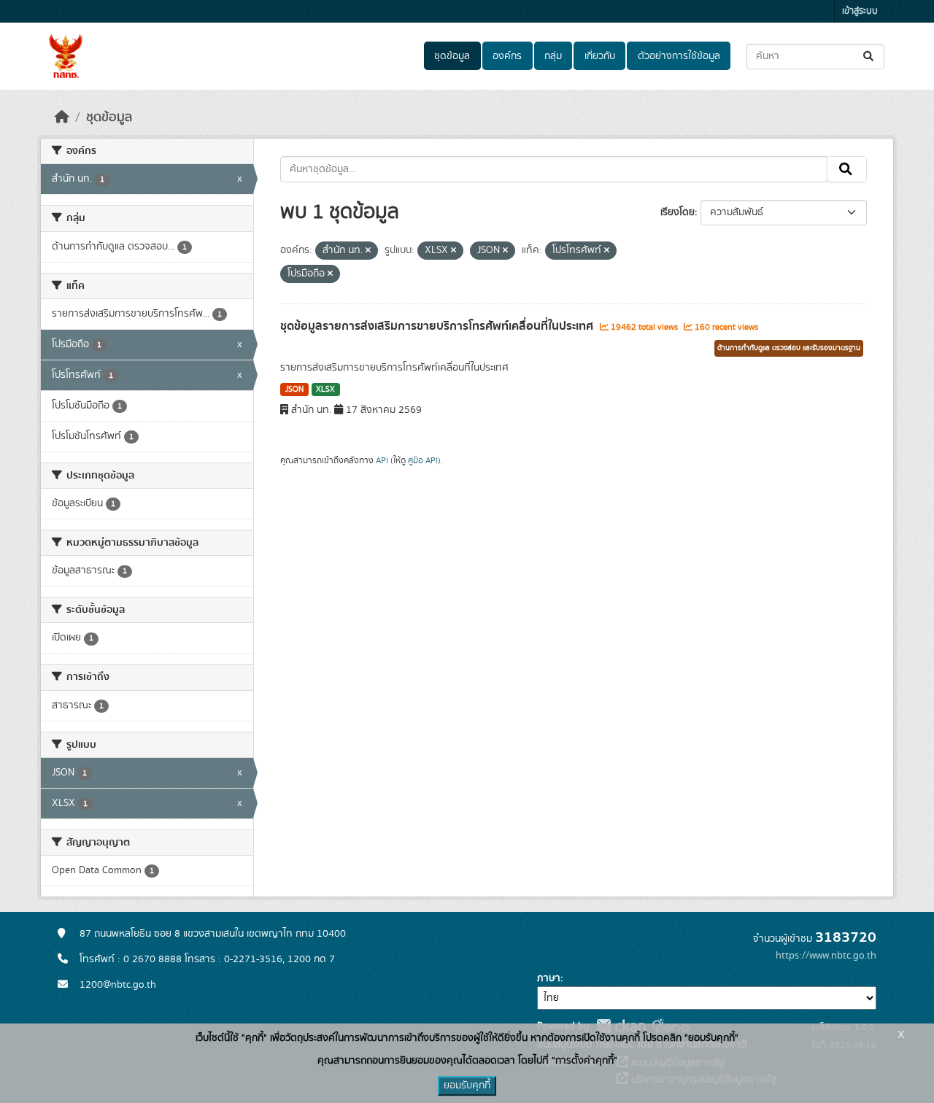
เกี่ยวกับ (599, 56)
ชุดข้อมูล (452, 56)
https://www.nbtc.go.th (826, 955)
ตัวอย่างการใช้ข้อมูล (679, 56)
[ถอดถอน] (368, 251)
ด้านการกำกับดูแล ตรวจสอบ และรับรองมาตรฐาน (788, 348)
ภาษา (548, 978)
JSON (294, 389)
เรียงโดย (677, 212)
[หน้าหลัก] (62, 117)
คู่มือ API (423, 460)
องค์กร (507, 56)
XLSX (325, 389)
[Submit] (869, 56)
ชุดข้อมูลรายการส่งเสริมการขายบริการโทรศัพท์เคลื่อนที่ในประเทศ (438, 326)
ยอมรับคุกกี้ (467, 1085)
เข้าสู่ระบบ (860, 11)
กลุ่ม (553, 56)
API (382, 460)
